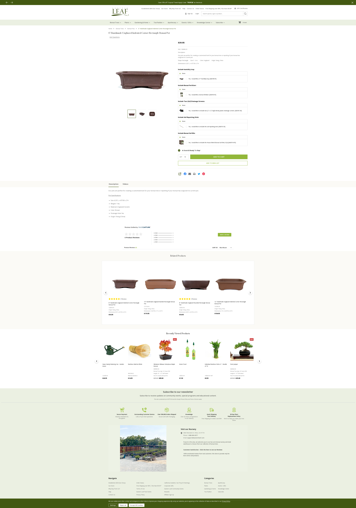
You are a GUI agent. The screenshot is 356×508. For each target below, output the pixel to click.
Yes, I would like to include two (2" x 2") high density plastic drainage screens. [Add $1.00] (215, 111)
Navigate (112, 478)
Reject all (123, 505)
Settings (113, 505)
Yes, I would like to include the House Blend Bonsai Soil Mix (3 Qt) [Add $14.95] (212, 142)
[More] (120, 22)
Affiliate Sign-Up (169, 495)
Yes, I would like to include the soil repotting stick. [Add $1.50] (206, 126)
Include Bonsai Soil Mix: (186, 133)
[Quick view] (128, 317)
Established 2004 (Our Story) (150, 8)
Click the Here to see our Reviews (211, 450)
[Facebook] (185, 174)
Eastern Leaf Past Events (143, 492)
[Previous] (7, 2)
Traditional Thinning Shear (238, 364)
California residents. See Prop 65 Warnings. (177, 483)
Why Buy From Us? (175, 8)
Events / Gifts (187, 23)
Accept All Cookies (136, 505)
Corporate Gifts (169, 486)
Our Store (164, 8)
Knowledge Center (203, 23)
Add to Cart (219, 157)
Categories (209, 478)
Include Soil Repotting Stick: (188, 117)
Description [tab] (113, 184)
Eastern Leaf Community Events (174, 489)
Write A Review (224, 234)
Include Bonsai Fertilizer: (187, 85)
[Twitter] (199, 174)
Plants (127, 23)
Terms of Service (194, 399)
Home (110, 28)
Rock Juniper (131, 364)
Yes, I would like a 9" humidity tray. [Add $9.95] (202, 79)
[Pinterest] (203, 174)
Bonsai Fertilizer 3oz (185, 364)
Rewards (166, 492)
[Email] (189, 174)
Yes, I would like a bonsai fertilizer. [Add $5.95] (202, 95)
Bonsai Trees (114, 23)
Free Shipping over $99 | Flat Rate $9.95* (218, 8)
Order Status (200, 8)
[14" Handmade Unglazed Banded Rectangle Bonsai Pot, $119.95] (125, 281)
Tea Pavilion (158, 23)
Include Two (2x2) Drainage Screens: (191, 101)
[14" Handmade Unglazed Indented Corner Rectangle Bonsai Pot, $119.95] (231, 281)
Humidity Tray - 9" (210, 364)
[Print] (194, 174)
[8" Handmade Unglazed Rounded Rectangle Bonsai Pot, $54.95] (160, 281)
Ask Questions (115, 37)
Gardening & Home (141, 23)
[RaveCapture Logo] (144, 227)
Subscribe (219, 23)
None (183, 73)
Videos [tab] (125, 184)
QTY (181, 156)
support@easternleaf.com (195, 438)
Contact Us (190, 8)
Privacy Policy (184, 399)
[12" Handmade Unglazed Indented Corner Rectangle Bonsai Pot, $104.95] (195, 281)
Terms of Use (140, 489)
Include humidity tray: (186, 69)
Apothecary (172, 23)
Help (183, 8)
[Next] (12, 2)
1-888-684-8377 (193, 435)
